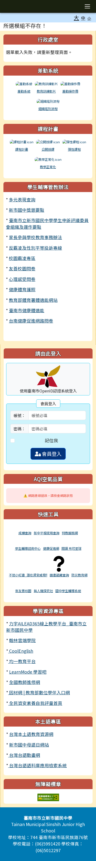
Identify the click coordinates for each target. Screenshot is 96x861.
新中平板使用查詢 (46, 533)
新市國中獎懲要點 (26, 210)
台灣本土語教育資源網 (31, 734)
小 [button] (89, 18)
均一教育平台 (22, 661)
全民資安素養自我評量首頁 (35, 703)
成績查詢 (24, 533)
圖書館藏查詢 (59, 575)
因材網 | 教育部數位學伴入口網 (39, 692)
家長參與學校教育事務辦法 (35, 237)
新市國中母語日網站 (29, 745)
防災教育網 (79, 575)
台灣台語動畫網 (24, 755)
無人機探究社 (43, 590)
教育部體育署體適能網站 (33, 300)
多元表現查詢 (22, 199)
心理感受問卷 (22, 279)
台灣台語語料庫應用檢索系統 (37, 765)
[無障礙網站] (48, 797)
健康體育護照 (22, 289)
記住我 (51, 440)
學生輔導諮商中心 (28, 548)
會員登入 (51, 453)
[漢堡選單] (87, 6)
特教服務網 (70, 533)
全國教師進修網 (24, 682)
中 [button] (83, 18)
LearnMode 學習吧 (28, 672)
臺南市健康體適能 (26, 310)
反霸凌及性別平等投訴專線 (35, 248)
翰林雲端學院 (22, 640)
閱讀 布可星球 (71, 548)
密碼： (19, 429)
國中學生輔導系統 (68, 590)
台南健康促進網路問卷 (31, 321)
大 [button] (76, 17)
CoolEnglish (20, 651)
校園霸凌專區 (22, 258)
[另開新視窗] (24, 527)
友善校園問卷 (22, 268)
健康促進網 (51, 548)
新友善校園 (23, 590)
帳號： (19, 415)
